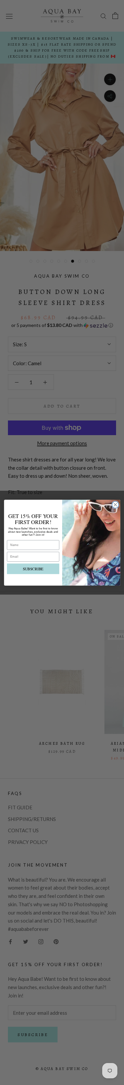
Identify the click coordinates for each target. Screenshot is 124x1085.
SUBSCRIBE (32, 568)
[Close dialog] (115, 504)
